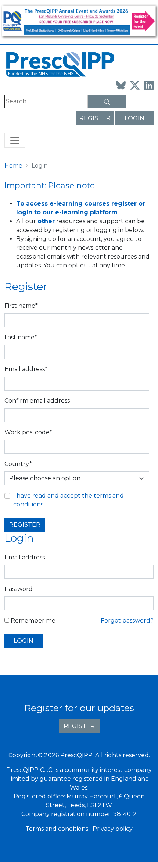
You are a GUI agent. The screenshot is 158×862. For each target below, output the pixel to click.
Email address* (25, 369)
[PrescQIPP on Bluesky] (121, 85)
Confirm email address (37, 400)
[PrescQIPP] (59, 63)
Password (18, 588)
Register (95, 118)
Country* (18, 463)
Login (134, 118)
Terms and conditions (56, 828)
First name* (21, 305)
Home (13, 165)
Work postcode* (28, 432)
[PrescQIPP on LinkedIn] (149, 85)
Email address (24, 557)
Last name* (20, 337)
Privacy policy (113, 828)
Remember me (32, 620)
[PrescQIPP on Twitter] (135, 85)
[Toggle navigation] (14, 140)
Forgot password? (127, 620)
